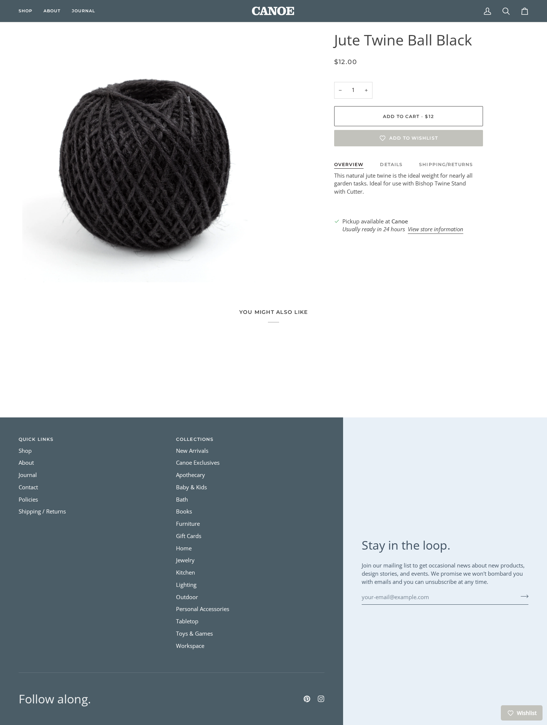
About (26, 462)
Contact (28, 487)
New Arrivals (192, 450)
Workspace (190, 645)
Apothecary (190, 474)
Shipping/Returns (446, 164)
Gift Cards (188, 536)
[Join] (522, 596)
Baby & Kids (191, 487)
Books (184, 511)
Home (184, 548)
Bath (182, 499)
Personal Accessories (202, 609)
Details (391, 164)
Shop (25, 450)
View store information (435, 229)
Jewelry (185, 560)
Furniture (188, 523)
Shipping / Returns (42, 511)
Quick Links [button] (36, 439)
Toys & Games (194, 633)
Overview (349, 164)
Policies (28, 499)
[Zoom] (36, 268)
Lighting (186, 584)
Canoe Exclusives (198, 462)
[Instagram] (321, 699)
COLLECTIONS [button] (195, 439)
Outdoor (187, 597)
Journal (28, 474)
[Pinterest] (307, 699)
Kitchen (185, 572)
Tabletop (187, 621)
